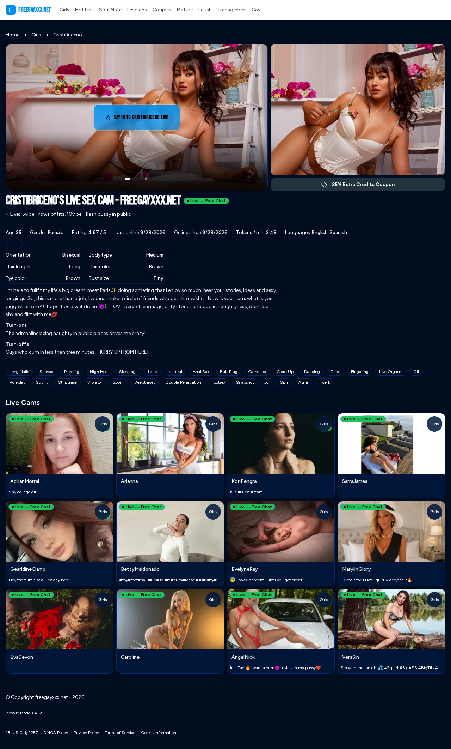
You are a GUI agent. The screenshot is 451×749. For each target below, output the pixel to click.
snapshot (245, 382)
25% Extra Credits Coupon (367, 186)
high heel (99, 371)
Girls (64, 10)
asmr (303, 382)
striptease (67, 382)
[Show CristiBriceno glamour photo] (146, 178)
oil (416, 371)
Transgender (231, 10)
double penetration (183, 382)
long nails (19, 371)
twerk (324, 382)
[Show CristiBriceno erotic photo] (127, 178)
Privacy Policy (86, 732)
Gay (256, 10)
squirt (42, 382)
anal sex (201, 371)
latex (153, 371)
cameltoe (257, 371)
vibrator (94, 382)
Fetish (205, 10)
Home (12, 35)
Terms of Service (120, 732)
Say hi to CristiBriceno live (144, 119)
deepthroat (144, 382)
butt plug (228, 371)
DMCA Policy (55, 732)
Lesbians (137, 10)
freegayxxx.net (30, 9)
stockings (128, 371)
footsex (219, 382)
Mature (185, 10)
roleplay (17, 382)
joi (267, 382)
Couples (162, 10)
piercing (71, 371)
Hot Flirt (84, 10)
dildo (335, 371)
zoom (118, 382)
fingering (360, 371)
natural (175, 371)
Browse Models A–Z (24, 713)
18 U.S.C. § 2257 (22, 732)
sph (284, 382)
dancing (312, 371)
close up (285, 371)
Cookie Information (158, 732)
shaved (46, 371)
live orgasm (391, 371)
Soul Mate (110, 10)
